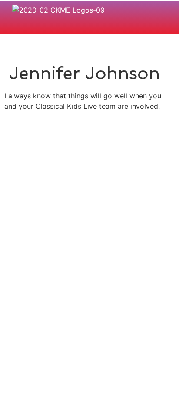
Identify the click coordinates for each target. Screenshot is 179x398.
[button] (162, 26)
